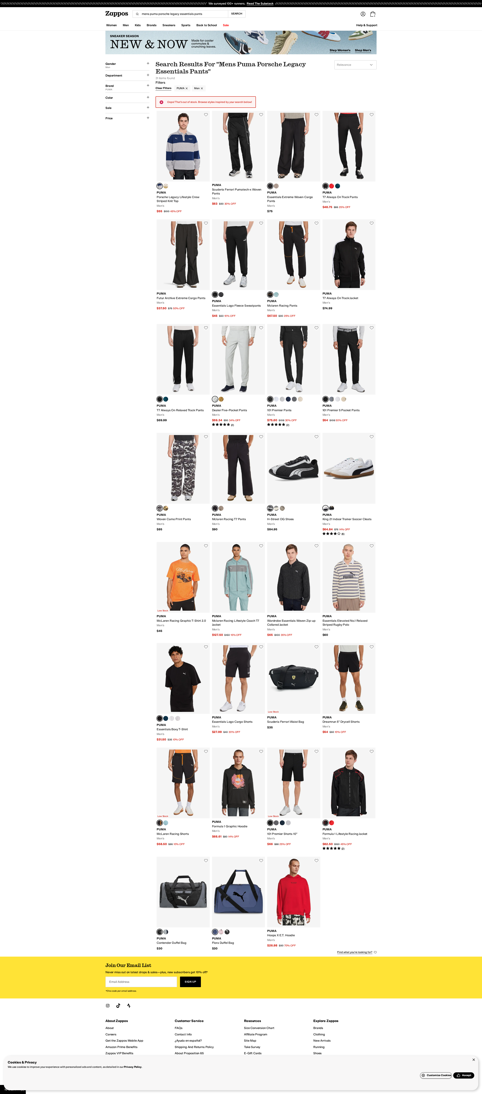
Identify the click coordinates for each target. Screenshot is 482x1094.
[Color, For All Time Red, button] (332, 186)
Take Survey (252, 1047)
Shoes (317, 1053)
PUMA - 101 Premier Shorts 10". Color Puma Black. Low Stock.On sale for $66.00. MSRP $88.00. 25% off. (293, 799)
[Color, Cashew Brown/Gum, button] (282, 508)
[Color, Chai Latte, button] (166, 508)
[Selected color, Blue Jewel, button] (160, 186)
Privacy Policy (132, 1067)
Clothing (319, 1034)
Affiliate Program (255, 1034)
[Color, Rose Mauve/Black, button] (221, 932)
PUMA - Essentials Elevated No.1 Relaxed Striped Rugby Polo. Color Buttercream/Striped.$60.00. (349, 589)
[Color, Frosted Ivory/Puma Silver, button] (276, 508)
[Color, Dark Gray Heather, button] (221, 295)
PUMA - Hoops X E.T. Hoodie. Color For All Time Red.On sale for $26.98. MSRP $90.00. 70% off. (293, 904)
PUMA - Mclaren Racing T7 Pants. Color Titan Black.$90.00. (238, 484)
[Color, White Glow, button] (276, 399)
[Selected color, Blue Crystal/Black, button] (215, 932)
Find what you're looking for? (354, 952)
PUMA (180, 88)
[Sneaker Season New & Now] (241, 42)
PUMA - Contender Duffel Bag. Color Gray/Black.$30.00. (183, 904)
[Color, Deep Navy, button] (288, 399)
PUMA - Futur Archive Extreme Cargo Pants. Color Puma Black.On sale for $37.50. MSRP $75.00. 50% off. (183, 268)
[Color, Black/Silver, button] (227, 932)
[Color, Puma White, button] (172, 718)
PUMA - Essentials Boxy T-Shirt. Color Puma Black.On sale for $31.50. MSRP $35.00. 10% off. (183, 692)
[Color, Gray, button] (166, 932)
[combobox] (180, 14)
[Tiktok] (118, 1005)
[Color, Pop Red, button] (332, 823)
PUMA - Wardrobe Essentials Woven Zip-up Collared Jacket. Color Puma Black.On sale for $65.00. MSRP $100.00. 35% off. (293, 589)
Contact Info (183, 1034)
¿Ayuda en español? (188, 1040)
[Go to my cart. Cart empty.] (373, 14)
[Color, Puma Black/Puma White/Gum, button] (332, 508)
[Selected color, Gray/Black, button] (160, 932)
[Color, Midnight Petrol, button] (338, 186)
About (109, 1028)
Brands (318, 1028)
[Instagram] (108, 1005)
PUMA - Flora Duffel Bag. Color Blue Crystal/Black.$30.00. (238, 904)
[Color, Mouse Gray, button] (276, 186)
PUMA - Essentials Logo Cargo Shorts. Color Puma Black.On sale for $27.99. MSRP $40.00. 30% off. (238, 692)
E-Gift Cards (253, 1053)
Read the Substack (260, 3)
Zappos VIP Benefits (119, 1053)
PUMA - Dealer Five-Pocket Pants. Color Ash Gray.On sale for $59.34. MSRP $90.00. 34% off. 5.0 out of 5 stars (238, 375)
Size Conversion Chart (259, 1028)
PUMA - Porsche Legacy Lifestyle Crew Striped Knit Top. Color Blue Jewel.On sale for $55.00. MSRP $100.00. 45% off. (183, 162)
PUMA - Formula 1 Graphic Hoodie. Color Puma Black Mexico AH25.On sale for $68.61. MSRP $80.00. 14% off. (238, 799)
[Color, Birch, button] (300, 399)
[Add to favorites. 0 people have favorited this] (206, 115)
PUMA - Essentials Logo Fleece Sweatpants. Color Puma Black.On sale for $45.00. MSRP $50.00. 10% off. (238, 268)
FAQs (178, 1028)
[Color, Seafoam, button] (276, 295)
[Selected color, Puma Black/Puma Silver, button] (270, 508)
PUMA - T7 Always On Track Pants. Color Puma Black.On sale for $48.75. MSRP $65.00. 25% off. (349, 162)
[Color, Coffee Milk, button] (166, 186)
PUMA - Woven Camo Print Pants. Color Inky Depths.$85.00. (183, 484)
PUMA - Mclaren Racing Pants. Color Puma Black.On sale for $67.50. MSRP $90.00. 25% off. (293, 268)
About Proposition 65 (189, 1053)
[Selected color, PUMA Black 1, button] (326, 823)
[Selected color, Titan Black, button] (215, 508)
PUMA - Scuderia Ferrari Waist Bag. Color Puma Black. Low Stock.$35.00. (293, 692)
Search (236, 13)
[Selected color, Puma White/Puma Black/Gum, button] (326, 508)
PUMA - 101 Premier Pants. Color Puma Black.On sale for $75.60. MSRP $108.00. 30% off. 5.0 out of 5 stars (293, 375)
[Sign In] (363, 14)
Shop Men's (363, 50)
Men (197, 88)
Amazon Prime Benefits (121, 1047)
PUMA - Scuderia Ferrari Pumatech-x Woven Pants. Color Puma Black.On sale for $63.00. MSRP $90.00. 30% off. (238, 162)
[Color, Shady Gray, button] (294, 399)
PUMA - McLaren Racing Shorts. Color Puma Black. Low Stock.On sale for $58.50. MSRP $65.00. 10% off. (183, 799)
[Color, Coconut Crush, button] (221, 399)
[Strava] (129, 1005)
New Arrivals (322, 1040)
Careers (110, 1034)
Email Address (119, 982)
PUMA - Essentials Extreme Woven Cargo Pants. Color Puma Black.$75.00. (293, 162)
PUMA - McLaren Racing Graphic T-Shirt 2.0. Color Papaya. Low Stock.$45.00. (183, 589)
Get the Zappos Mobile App (124, 1040)
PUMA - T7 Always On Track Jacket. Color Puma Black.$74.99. (349, 268)
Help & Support (366, 25)
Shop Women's (340, 50)
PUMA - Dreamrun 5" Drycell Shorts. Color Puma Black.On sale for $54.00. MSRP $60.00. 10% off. (349, 692)
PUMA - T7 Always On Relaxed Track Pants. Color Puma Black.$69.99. (183, 375)
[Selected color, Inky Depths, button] (160, 508)
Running (319, 1047)
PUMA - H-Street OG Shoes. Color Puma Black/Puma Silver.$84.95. (293, 484)
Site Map (250, 1040)
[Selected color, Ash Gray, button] (215, 399)
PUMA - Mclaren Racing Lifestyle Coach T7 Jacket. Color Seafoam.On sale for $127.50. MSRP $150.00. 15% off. (238, 589)
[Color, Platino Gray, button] (282, 399)
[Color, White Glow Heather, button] (178, 718)
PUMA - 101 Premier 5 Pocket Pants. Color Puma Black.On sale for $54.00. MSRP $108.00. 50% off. (349, 375)
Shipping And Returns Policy (194, 1047)
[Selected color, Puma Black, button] (270, 186)
